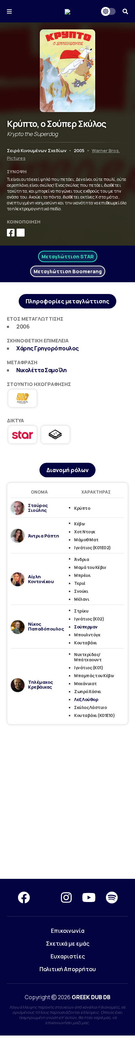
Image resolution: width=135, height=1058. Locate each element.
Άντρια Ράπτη (43, 535)
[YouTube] (89, 897)
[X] (45, 897)
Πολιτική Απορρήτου (67, 969)
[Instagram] (66, 897)
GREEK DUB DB (91, 997)
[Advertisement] (67, 802)
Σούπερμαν (86, 627)
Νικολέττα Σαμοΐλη (41, 370)
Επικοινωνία (67, 931)
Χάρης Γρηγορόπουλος (47, 348)
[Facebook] (24, 897)
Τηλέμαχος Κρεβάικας (40, 684)
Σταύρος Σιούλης (38, 508)
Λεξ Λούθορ (86, 699)
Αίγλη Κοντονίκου (41, 579)
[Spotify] (112, 897)
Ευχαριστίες (68, 956)
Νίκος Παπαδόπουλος (46, 626)
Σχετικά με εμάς (67, 943)
